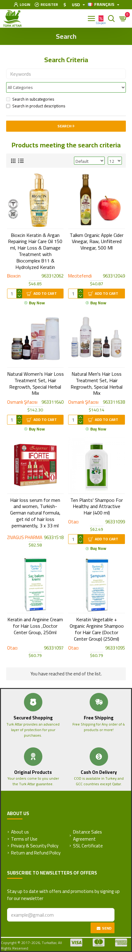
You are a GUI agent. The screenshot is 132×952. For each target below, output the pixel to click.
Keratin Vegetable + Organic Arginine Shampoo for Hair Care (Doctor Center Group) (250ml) (97, 629)
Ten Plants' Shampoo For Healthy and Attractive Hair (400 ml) (96, 506)
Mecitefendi (80, 276)
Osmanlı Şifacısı (22, 402)
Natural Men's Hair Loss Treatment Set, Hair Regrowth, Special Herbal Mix (96, 383)
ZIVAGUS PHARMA (24, 537)
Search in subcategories (33, 99)
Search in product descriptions (38, 106)
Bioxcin (14, 276)
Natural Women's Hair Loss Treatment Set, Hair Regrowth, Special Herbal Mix (35, 383)
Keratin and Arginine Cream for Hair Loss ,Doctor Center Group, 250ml (35, 625)
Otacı (73, 522)
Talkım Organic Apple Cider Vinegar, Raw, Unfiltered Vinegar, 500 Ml (96, 241)
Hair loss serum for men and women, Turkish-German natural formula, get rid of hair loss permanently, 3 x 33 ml (35, 513)
